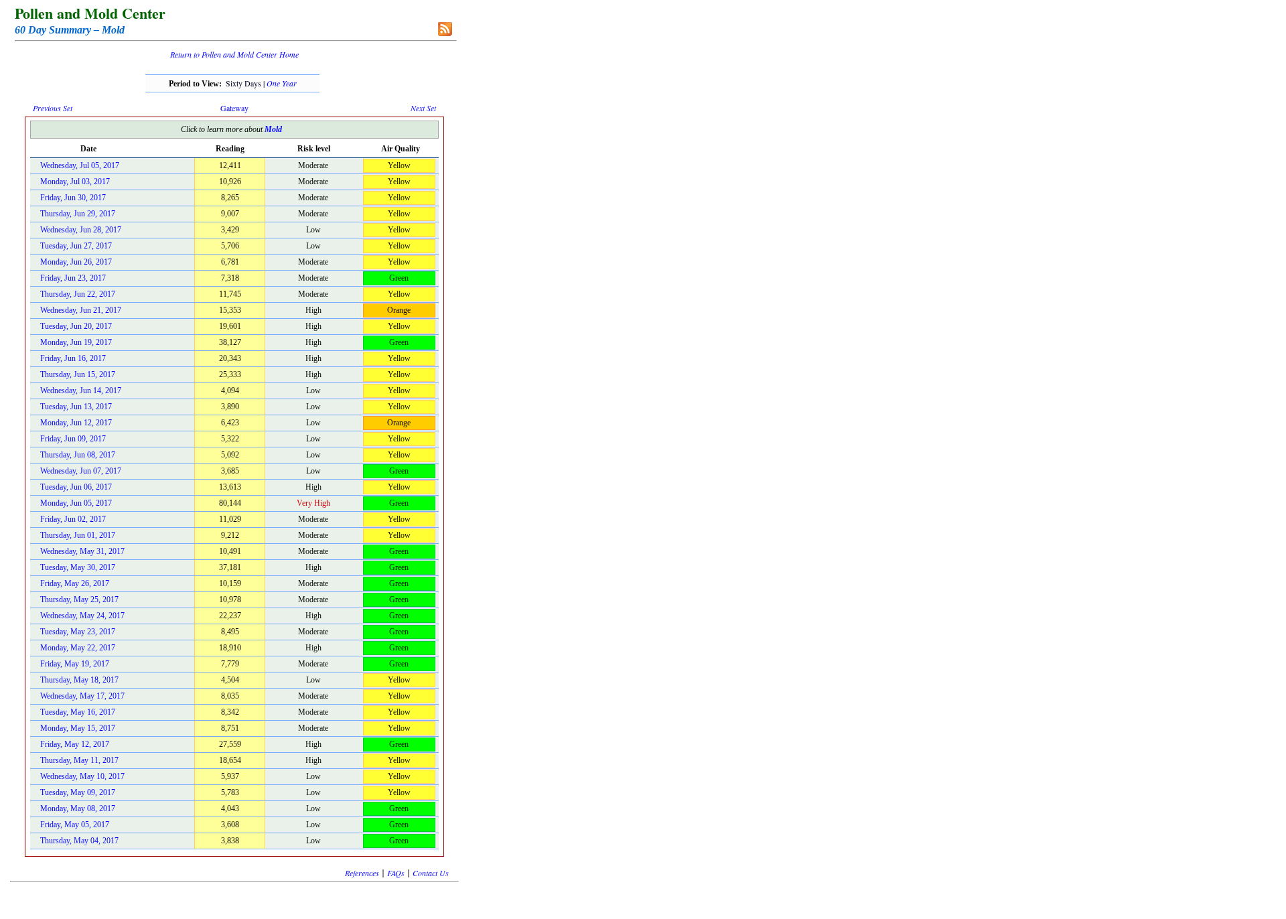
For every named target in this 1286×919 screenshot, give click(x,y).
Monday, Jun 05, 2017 (76, 503)
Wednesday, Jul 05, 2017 (79, 165)
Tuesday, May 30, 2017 (77, 567)
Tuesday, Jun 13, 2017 (76, 406)
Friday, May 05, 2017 (74, 824)
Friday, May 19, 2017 (74, 663)
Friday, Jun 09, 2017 (73, 438)
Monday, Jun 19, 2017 (76, 342)
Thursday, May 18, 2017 (79, 680)
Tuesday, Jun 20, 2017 (76, 326)
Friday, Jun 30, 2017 (73, 197)
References (362, 872)
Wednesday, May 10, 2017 (82, 776)
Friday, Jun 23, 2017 (73, 278)
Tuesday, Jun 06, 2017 (76, 487)
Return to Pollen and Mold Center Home (234, 54)
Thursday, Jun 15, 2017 (77, 374)
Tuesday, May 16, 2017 (77, 712)
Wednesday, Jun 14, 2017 (80, 390)
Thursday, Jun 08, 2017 (77, 455)
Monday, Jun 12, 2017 (76, 422)
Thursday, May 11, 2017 (79, 760)
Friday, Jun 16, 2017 (73, 358)
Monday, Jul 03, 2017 (75, 181)
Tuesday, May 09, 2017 (77, 792)
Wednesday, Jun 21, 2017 (80, 310)
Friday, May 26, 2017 (74, 583)
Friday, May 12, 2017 (74, 744)
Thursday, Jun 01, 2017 (77, 535)
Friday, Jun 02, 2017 (73, 519)
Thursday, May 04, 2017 (79, 840)
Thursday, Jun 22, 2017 (77, 294)
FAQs (396, 872)
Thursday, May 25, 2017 (79, 599)
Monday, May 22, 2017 (77, 647)
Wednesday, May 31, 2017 (82, 551)
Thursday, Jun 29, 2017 (77, 213)
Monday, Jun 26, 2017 (76, 262)
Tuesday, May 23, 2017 (77, 631)
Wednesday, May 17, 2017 (82, 696)
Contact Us (431, 872)
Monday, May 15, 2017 (77, 728)
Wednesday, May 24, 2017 (82, 615)
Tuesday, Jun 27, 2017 (76, 246)
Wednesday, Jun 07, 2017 (80, 471)
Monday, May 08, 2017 (77, 808)
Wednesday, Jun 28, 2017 (80, 229)
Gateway (234, 107)
